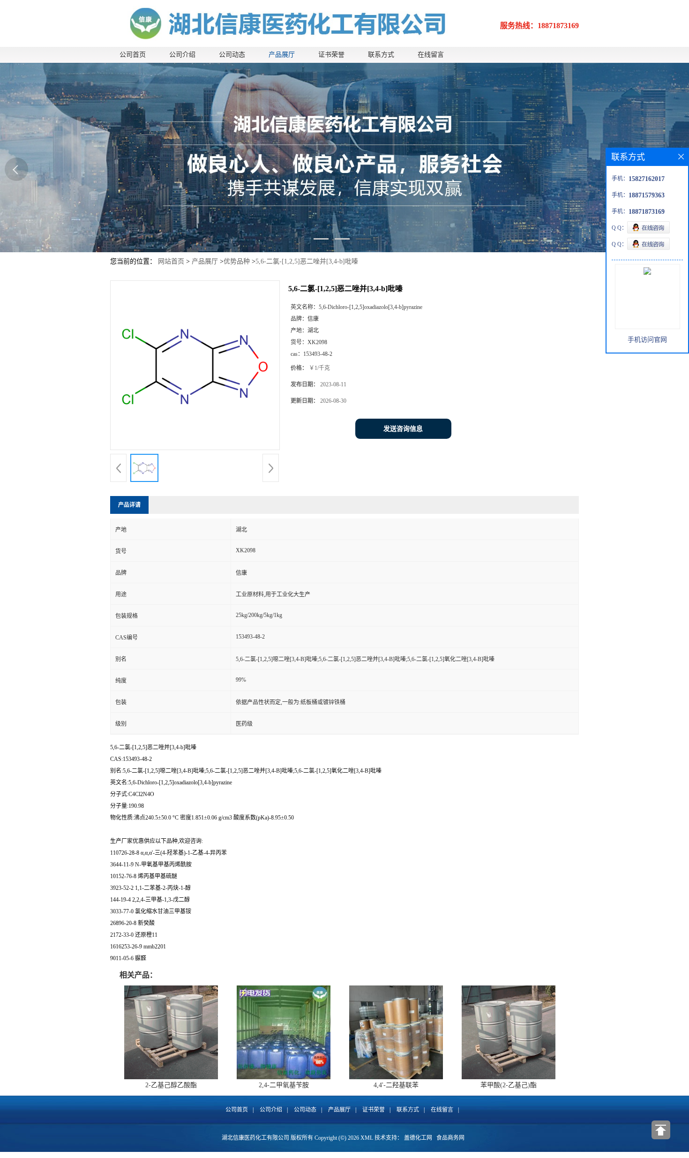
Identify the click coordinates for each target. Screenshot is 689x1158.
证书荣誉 (331, 54)
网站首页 (171, 261)
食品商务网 (450, 1138)
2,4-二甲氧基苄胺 (284, 1085)
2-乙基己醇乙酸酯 (171, 1085)
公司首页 (133, 54)
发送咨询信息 (403, 428)
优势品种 (237, 261)
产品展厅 (282, 54)
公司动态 (232, 54)
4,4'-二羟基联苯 (396, 1085)
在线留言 (431, 54)
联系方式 (381, 54)
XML (366, 1138)
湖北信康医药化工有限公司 (255, 1138)
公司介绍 (182, 54)
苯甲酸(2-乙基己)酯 (508, 1085)
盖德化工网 (418, 1138)
